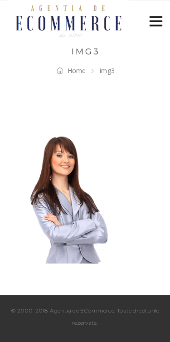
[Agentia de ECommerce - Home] (68, 20)
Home (77, 70)
